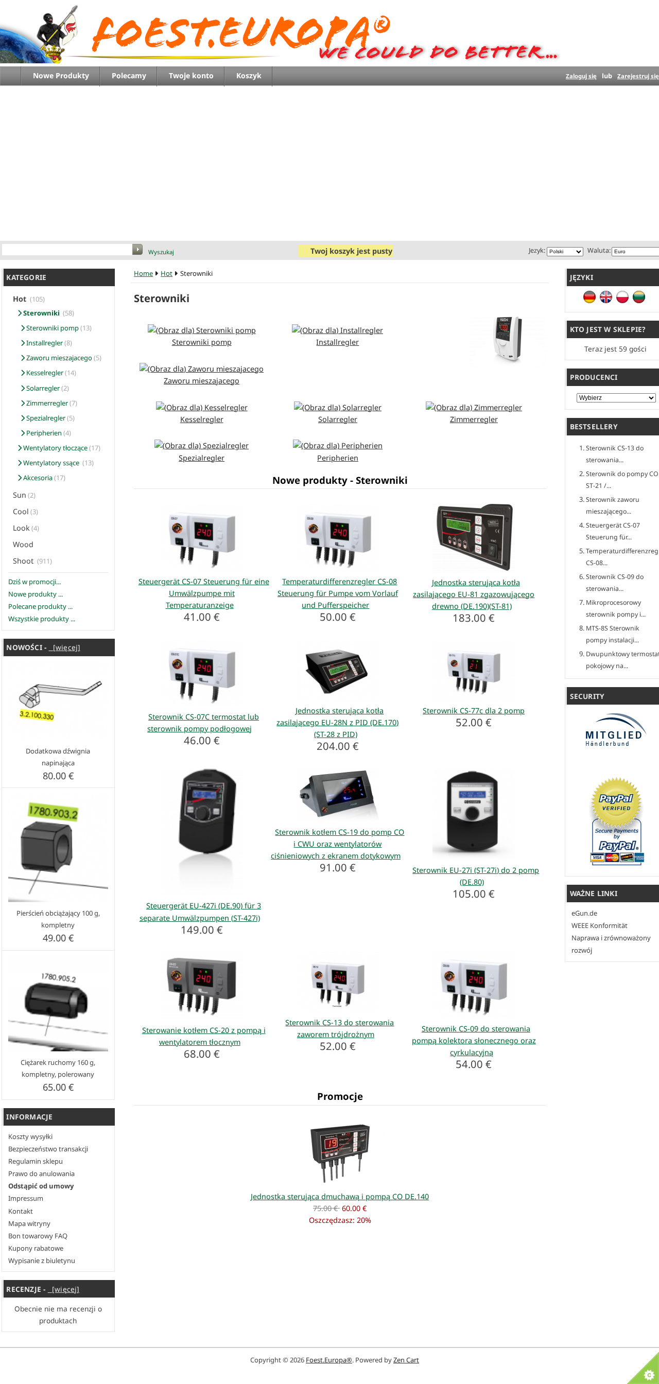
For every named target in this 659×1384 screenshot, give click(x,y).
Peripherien (43, 432)
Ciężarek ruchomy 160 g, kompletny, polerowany (58, 1068)
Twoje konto (191, 75)
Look (21, 528)
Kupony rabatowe (35, 1248)
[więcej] (64, 647)
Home (143, 273)
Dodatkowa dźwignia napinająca (58, 756)
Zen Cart (406, 1359)
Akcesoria (37, 477)
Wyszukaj (161, 252)
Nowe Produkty (61, 75)
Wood (24, 544)
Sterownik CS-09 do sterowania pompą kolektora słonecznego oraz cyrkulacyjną (474, 1040)
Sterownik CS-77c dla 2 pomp (474, 710)
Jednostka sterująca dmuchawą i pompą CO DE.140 (340, 1196)
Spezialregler (45, 418)
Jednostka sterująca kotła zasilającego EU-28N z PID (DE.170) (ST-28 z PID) (337, 722)
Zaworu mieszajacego (58, 357)
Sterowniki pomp (52, 327)
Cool (21, 511)
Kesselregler (44, 372)
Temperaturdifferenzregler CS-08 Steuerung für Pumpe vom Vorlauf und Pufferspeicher (338, 593)
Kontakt (20, 1211)
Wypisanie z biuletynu (41, 1260)
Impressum (25, 1198)
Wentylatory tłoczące (55, 447)
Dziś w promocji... (34, 581)
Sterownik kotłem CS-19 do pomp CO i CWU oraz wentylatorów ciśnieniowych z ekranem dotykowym (338, 844)
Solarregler (42, 388)
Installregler (44, 342)
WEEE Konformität (599, 925)
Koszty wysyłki (30, 1136)
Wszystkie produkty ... (41, 618)
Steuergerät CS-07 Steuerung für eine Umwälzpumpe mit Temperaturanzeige (203, 593)
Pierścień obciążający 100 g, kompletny (58, 919)
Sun (19, 495)
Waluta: (597, 250)
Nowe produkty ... (35, 594)
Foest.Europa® (329, 1359)
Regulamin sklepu (35, 1161)
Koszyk (249, 75)
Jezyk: (537, 250)
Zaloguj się (581, 76)
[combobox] (68, 251)
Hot (166, 273)
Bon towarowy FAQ (37, 1235)
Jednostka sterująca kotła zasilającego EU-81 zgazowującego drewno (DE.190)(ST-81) (473, 594)
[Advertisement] (335, 164)
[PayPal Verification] (616, 865)
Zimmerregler (46, 403)
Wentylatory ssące (51, 462)
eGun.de (584, 913)
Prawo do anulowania (41, 1173)
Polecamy (129, 75)
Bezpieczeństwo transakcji (48, 1148)
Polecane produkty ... (40, 606)
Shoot (24, 561)
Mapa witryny (29, 1223)
